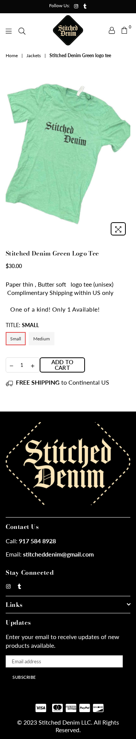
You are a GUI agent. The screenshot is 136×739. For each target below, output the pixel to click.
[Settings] (111, 30)
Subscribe (24, 677)
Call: (31, 540)
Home (12, 55)
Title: (22, 325)
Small (15, 338)
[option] (68, 156)
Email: (50, 554)
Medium (41, 338)
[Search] (22, 30)
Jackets (33, 55)
